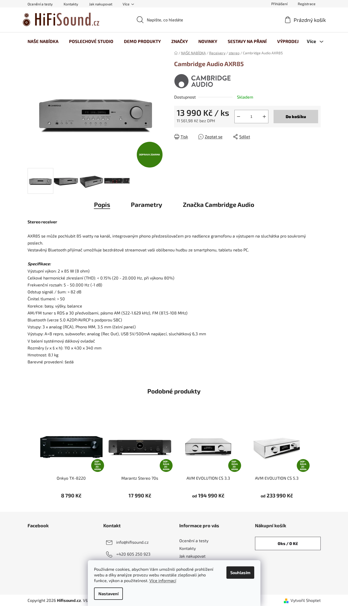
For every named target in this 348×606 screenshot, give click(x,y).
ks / (288, 543)
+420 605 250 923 (133, 553)
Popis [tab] (102, 204)
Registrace (307, 4)
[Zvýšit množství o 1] (264, 116)
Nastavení (108, 593)
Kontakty (71, 4)
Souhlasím (240, 572)
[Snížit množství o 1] (238, 116)
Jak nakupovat (100, 4)
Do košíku (296, 116)
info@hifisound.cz (132, 542)
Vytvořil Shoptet (306, 600)
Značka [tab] (218, 204)
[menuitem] (43, 41)
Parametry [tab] (146, 204)
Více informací (162, 580)
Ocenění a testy (40, 4)
